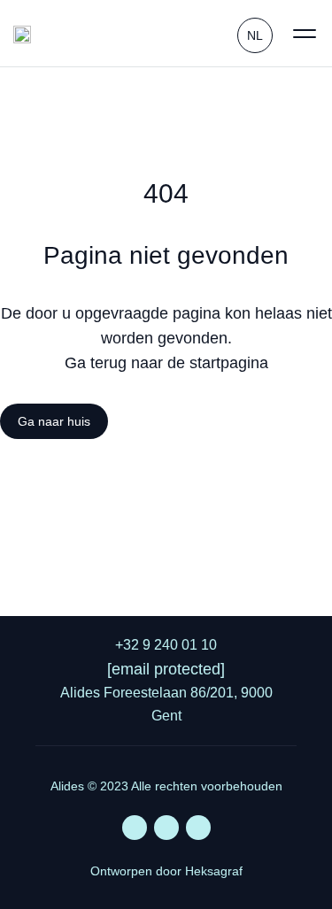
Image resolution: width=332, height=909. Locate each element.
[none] (255, 33)
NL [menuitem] (255, 35)
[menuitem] (255, 33)
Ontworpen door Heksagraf (166, 871)
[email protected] (166, 669)
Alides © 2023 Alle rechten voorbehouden (166, 786)
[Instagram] (198, 827)
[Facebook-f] (166, 827)
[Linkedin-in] (134, 827)
